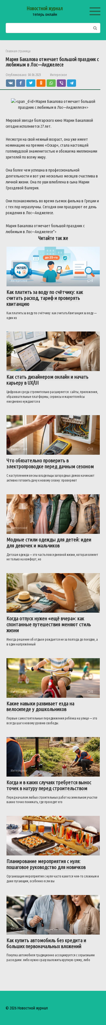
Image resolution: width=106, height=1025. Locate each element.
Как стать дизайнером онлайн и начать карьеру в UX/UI (47, 380)
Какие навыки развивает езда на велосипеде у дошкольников (40, 706)
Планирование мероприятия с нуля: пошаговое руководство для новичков (46, 864)
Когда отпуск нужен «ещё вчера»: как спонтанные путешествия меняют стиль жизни (49, 624)
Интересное (58, 75)
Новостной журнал (45, 8)
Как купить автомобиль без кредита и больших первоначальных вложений (46, 943)
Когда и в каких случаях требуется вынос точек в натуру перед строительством (49, 785)
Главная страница (18, 51)
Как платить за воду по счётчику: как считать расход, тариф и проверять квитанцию (45, 298)
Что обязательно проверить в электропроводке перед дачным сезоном (50, 463)
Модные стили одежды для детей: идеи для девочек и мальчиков (49, 542)
